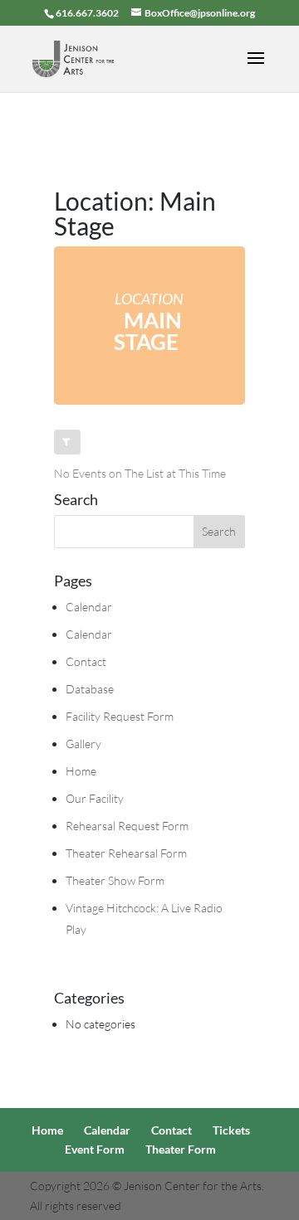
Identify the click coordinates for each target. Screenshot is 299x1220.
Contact (86, 661)
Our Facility (95, 798)
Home (81, 771)
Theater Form (180, 1149)
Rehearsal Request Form (127, 826)
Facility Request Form (120, 716)
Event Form (95, 1149)
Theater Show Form (115, 880)
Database (90, 689)
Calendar (89, 607)
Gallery (83, 743)
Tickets (231, 1130)
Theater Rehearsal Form (126, 853)
